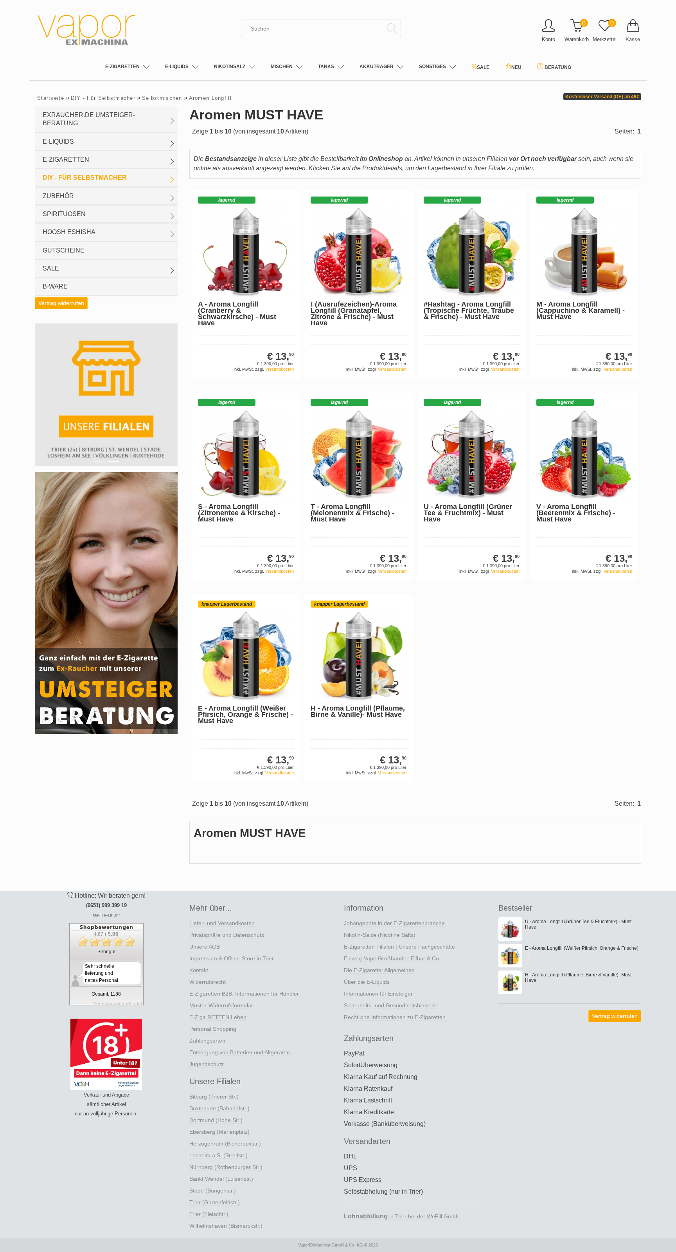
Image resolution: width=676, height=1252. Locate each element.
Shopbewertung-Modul (117, 1004)
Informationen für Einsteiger (378, 993)
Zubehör (58, 196)
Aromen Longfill (210, 98)
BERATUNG (557, 67)
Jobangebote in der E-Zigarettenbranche (394, 923)
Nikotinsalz (229, 66)
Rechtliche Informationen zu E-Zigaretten (395, 1017)
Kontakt (198, 970)
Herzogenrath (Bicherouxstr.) (225, 1143)
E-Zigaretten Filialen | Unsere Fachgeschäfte (399, 947)
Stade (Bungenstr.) (212, 1190)
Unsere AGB (204, 947)
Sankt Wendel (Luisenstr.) (221, 1179)
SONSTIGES (432, 66)
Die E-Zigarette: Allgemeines (379, 970)
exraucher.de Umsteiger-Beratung (89, 119)
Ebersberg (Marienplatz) (219, 1132)
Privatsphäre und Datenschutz (226, 935)
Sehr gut (106, 951)
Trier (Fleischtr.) (208, 1214)
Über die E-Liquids (367, 982)
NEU (516, 67)
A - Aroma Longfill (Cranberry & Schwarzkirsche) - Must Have (237, 313)
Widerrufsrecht (207, 982)
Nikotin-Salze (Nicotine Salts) (379, 935)
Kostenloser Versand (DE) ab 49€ (602, 96)
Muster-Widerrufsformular (221, 1005)
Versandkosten (279, 369)
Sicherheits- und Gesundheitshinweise (391, 1005)
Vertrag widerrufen (61, 303)
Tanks (326, 66)
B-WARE (55, 286)
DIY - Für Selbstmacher (103, 98)
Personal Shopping (212, 1029)
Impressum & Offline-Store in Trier (231, 958)
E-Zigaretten (122, 66)
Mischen (282, 66)
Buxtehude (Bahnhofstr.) (219, 1108)
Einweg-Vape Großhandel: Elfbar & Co (391, 958)
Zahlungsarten (207, 1040)
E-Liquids (177, 66)
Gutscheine (63, 250)
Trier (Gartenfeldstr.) (214, 1202)
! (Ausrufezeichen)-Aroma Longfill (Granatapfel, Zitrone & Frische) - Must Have (354, 313)
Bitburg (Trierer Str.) (214, 1096)
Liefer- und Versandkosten (222, 923)
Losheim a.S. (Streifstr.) (218, 1155)
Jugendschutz (206, 1064)
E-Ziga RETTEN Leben (217, 1017)
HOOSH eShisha (69, 232)
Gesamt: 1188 (106, 994)
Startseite (50, 98)
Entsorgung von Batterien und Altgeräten (239, 1052)
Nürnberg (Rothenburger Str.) (225, 1167)
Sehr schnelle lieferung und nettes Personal (101, 973)
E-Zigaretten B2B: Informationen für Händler (244, 993)
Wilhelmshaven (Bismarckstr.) (225, 1226)
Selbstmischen (162, 98)
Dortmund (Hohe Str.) (216, 1120)
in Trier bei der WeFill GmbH (402, 1216)
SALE (480, 66)
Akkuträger (377, 66)
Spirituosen (64, 214)
